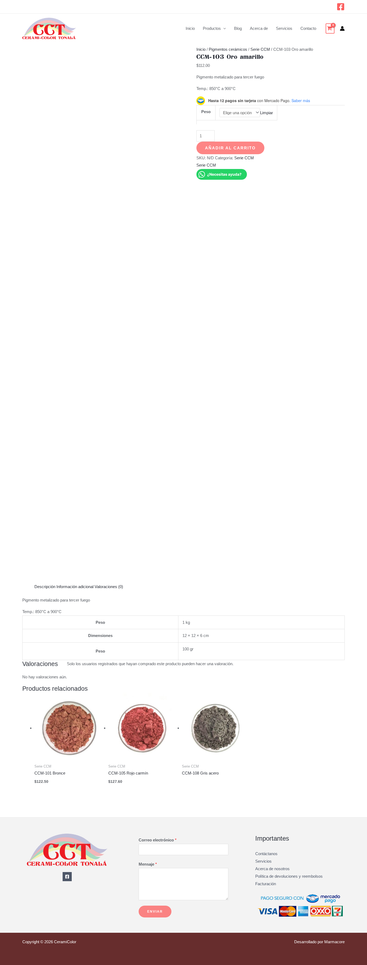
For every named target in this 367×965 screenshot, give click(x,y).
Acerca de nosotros (272, 868)
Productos (212, 28)
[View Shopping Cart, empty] (330, 28)
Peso (206, 111)
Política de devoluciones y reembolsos (289, 876)
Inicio (190, 28)
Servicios (284, 28)
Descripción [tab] (44, 586)
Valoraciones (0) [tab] (109, 586)
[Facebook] (341, 7)
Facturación (265, 883)
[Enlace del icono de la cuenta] (342, 28)
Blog (238, 28)
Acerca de (259, 28)
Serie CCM (260, 49)
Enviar (155, 911)
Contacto (308, 28)
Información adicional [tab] (74, 586)
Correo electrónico (158, 840)
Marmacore (334, 941)
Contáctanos (266, 853)
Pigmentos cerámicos (228, 49)
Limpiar (266, 112)
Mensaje (148, 864)
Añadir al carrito (230, 148)
